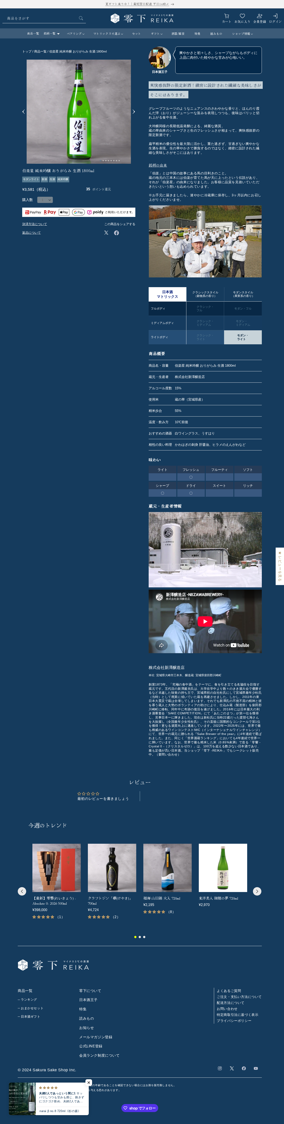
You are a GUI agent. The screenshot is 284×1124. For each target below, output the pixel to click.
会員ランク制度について (99, 1055)
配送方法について (231, 1002)
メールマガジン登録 (95, 1037)
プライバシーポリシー (234, 1020)
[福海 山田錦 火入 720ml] (167, 868)
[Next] (257, 891)
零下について (90, 990)
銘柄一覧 (50, 33)
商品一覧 (33, 33)
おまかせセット (32, 1008)
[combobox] (44, 18)
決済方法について (34, 224)
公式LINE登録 (91, 1046)
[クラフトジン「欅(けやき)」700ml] (112, 868)
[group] (56, 881)
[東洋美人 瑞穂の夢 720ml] (223, 868)
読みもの (86, 1018)
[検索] (81, 18)
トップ (27, 51)
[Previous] (22, 891)
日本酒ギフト (30, 1016)
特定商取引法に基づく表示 (237, 1014)
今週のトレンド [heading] (47, 825)
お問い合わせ (227, 1008)
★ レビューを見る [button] (280, 566)
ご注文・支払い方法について (239, 996)
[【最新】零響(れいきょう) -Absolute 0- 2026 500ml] (56, 868)
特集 (83, 1009)
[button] (75, 33)
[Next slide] (133, 111)
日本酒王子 (88, 1000)
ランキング (29, 999)
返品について (31, 232)
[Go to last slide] (23, 111)
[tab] (100, 160)
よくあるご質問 (229, 990)
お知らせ (86, 1028)
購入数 (27, 200)
